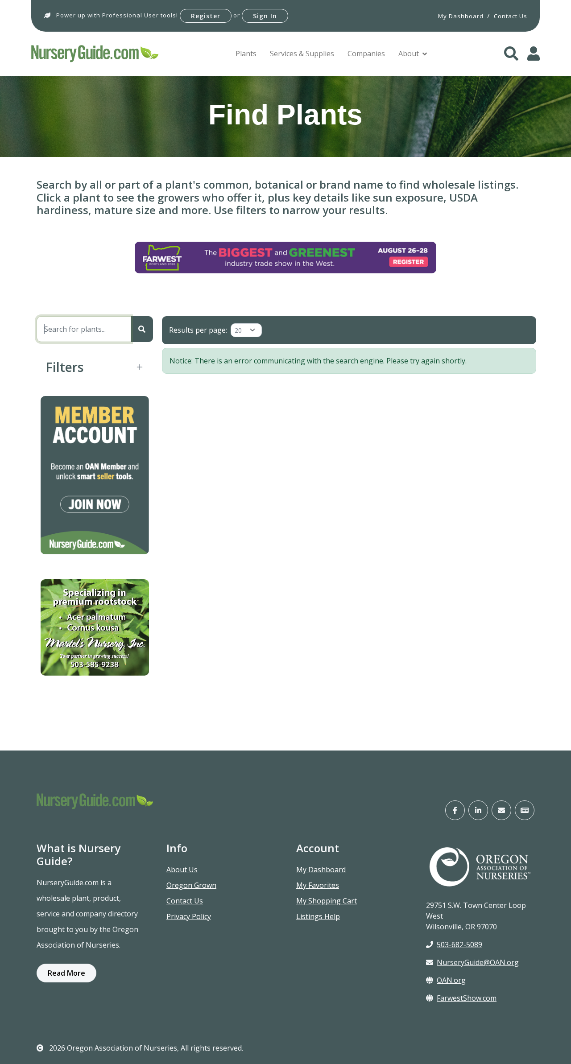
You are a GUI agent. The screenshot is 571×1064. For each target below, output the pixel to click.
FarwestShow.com (467, 998)
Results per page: (198, 330)
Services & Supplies (302, 53)
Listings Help (318, 916)
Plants (246, 53)
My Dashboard (321, 869)
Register (205, 16)
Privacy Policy (188, 916)
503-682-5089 (459, 944)
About (408, 53)
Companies (366, 53)
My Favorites (317, 885)
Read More (66, 973)
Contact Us (184, 901)
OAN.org (451, 980)
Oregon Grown (191, 885)
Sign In (265, 16)
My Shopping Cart (326, 901)
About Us (182, 869)
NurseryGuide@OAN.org (478, 962)
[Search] (142, 329)
